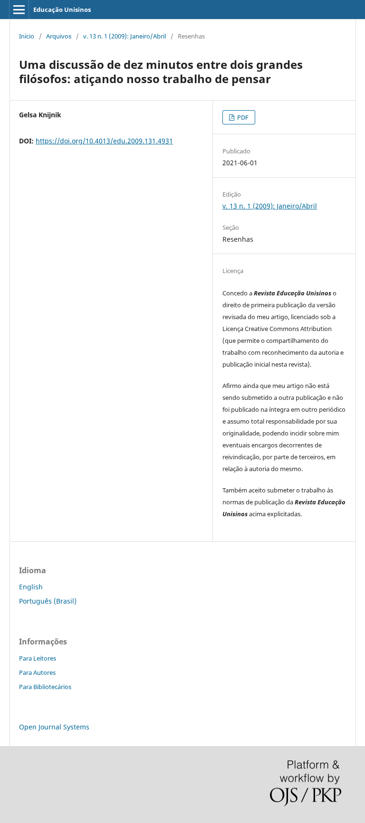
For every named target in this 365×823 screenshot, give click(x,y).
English (31, 586)
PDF (242, 117)
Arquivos (58, 36)
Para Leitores (37, 658)
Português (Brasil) (48, 600)
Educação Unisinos (62, 9)
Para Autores (37, 672)
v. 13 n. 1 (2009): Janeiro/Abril (124, 36)
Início (26, 36)
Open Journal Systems (54, 726)
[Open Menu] (19, 9)
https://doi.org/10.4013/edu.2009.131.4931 (104, 140)
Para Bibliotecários (45, 686)
